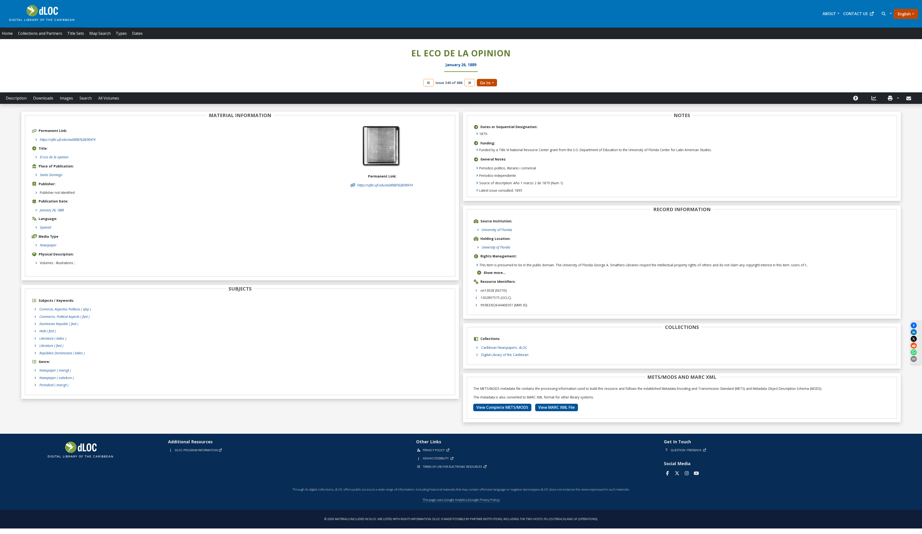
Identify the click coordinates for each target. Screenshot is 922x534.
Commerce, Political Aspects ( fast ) (64, 316)
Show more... (495, 272)
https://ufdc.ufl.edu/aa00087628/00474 (67, 139)
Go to (485, 82)
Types (121, 33)
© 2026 (461, 519)
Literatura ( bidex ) (52, 338)
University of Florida (497, 229)
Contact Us (855, 13)
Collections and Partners (40, 33)
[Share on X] (916, 339)
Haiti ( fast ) (47, 331)
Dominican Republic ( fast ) (58, 323)
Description (16, 98)
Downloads (43, 98)
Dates (137, 33)
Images (66, 98)
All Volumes (108, 98)
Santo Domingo (51, 174)
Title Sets (75, 33)
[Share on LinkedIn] (916, 332)
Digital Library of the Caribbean (504, 354)
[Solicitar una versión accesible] (856, 98)
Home (7, 33)
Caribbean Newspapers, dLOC (504, 347)
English (904, 14)
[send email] (916, 359)
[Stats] (874, 98)
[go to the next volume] (469, 82)
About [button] (829, 13)
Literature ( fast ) (51, 345)
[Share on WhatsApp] (916, 352)
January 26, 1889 (52, 210)
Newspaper (48, 245)
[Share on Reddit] (916, 346)
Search (85, 98)
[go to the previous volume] (428, 82)
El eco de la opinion (54, 157)
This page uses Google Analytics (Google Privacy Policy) (461, 500)
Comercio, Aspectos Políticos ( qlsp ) (65, 309)
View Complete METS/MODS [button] (502, 407)
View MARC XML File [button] (556, 407)
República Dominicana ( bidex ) (62, 353)
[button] (886, 13)
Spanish (45, 227)
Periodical (53, 385)
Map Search (100, 33)
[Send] (909, 98)
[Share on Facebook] (916, 325)
